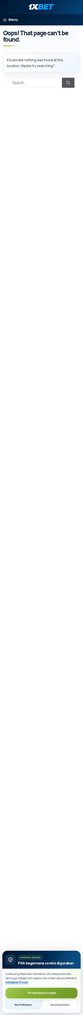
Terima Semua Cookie (41, 993)
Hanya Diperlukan (60, 1004)
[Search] (68, 83)
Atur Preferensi (23, 1004)
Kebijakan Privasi (17, 982)
